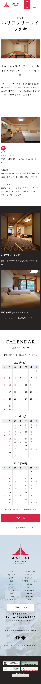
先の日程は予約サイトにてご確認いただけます (20, 509)
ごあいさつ (11, 575)
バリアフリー (11, 599)
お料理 (11, 584)
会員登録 (30, 584)
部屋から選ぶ (29, 575)
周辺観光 (11, 596)
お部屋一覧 (20, 528)
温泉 (11, 581)
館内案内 (11, 587)
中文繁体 (30, 599)
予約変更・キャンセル (29, 581)
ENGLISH (29, 596)
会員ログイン (29, 587)
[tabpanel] (20, 48)
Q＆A (11, 593)
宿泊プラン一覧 (29, 571)
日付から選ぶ (29, 578)
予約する (20, 518)
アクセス (11, 590)
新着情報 (30, 593)
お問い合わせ (29, 590)
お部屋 (11, 578)
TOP (11, 571)
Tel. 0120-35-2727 (20, 617)
